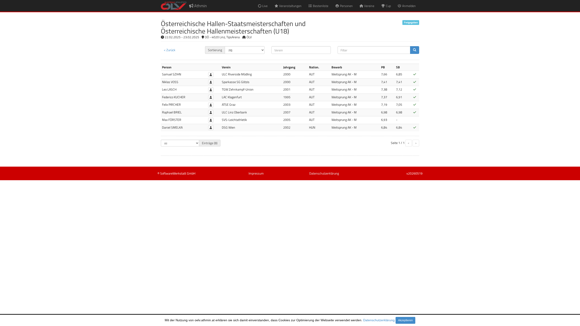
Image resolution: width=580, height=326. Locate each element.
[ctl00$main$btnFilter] (414, 50)
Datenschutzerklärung (379, 320)
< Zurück (169, 50)
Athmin (200, 6)
